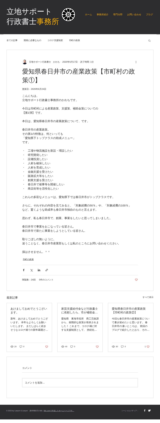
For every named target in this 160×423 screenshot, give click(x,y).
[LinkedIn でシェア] (39, 270)
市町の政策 (74, 40)
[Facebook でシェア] (23, 270)
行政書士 (33, 21)
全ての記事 (12, 40)
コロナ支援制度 (55, 40)
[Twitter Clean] (149, 410)
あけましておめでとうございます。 (28, 310)
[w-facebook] (144, 410)
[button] (149, 40)
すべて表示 (147, 297)
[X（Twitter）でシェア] (31, 270)
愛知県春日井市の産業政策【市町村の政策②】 (129, 310)
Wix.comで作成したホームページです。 (59, 411)
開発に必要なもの (32, 40)
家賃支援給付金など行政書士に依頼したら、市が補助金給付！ (79, 310)
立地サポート (29, 11)
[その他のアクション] (136, 62)
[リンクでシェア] (46, 270)
